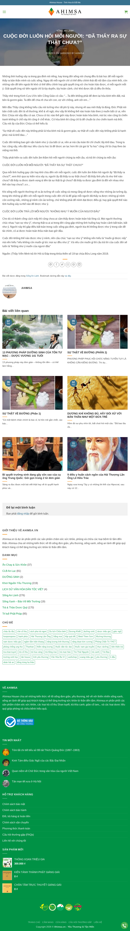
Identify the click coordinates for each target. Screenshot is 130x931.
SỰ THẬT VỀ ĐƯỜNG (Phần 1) (21, 413)
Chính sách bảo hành (14, 810)
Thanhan (30, 647)
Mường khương (103, 636)
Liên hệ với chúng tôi (14, 840)
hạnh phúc (23, 636)
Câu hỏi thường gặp (80, 922)
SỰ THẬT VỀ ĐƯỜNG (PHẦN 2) (87, 352)
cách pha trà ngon (38, 631)
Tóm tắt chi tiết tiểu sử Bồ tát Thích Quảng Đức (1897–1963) (46, 750)
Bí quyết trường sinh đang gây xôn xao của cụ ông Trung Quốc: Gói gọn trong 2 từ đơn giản (31, 476)
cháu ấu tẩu (8, 631)
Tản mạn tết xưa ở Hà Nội (26, 781)
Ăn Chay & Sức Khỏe (14, 564)
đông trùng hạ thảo (25, 662)
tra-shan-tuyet (9, 652)
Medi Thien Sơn (85, 636)
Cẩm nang (47, 922)
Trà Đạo (106, 652)
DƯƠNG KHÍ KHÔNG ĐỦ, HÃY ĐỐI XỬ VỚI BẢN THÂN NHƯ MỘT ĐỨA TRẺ (94, 415)
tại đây (68, 276)
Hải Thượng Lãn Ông (41, 636)
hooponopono (9, 636)
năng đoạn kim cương (82, 642)
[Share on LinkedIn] (79, 264)
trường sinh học (10, 657)
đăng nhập (23, 513)
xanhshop (72, 657)
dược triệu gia (103, 631)
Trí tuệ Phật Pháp (12, 613)
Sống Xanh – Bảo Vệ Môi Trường (21, 601)
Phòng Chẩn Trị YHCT (105, 642)
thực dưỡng (102, 647)
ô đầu (112, 657)
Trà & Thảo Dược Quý (14, 607)
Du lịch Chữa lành (57, 631)
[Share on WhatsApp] (50, 264)
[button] (4, 12)
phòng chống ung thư (13, 647)
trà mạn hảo (65, 652)
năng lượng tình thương (58, 642)
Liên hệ (98, 922)
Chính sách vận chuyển (15, 822)
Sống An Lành (65, 31)
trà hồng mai (51, 652)
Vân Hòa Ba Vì (58, 657)
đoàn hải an (8, 662)
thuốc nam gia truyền (84, 647)
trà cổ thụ (23, 652)
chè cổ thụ (22, 631)
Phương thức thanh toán (16, 828)
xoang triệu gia (86, 657)
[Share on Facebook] (56, 264)
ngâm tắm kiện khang (34, 642)
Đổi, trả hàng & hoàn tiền (16, 816)
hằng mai (58, 636)
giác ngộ (117, 631)
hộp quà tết (70, 636)
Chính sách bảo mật (13, 804)
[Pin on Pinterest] (73, 264)
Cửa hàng (61, 922)
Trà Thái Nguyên (81, 652)
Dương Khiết (75, 631)
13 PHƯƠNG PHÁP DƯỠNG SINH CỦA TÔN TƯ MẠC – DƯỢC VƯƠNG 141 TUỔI (32, 354)
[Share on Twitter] (62, 264)
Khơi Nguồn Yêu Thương (16, 583)
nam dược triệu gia (12, 642)
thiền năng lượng (44, 647)
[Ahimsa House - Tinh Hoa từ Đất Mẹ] (65, 11)
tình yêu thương (40, 657)
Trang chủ (34, 922)
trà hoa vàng (36, 652)
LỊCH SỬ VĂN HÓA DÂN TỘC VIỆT (22, 589)
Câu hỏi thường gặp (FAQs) (18, 834)
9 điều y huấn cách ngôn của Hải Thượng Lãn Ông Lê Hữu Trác (95, 476)
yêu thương (101, 657)
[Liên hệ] (124, 925)
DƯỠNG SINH (10, 577)
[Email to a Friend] (68, 264)
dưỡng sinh (89, 631)
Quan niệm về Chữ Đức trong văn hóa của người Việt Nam (45, 771)
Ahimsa (79, 53)
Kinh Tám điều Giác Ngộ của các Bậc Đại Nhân (38, 760)
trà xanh (95, 652)
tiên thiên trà (117, 647)
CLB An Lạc (9, 571)
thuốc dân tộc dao (63, 647)
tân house (25, 657)
